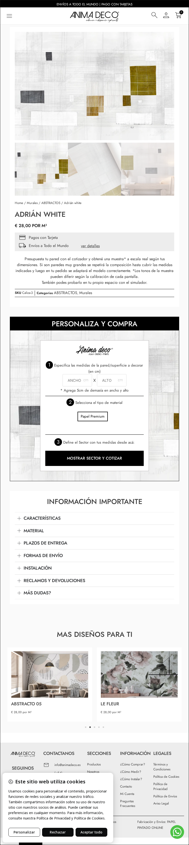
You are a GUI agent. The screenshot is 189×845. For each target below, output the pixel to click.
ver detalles (90, 246)
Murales (32, 203)
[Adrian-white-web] (94, 86)
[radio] (92, 416)
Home (19, 203)
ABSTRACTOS (50, 203)
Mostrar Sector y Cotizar (94, 458)
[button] (9, 16)
